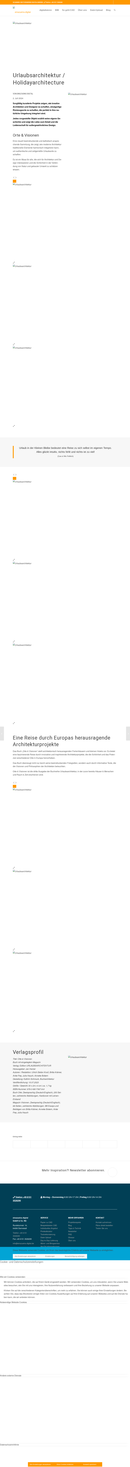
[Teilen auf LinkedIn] (91, 1144)
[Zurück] (14, 177)
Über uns (72, 1240)
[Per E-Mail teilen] (108, 1144)
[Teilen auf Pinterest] (73, 1144)
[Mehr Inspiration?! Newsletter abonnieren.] (112, 1172)
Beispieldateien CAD (48, 1225)
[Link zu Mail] (115, 2)
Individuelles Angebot (49, 1228)
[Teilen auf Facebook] (21, 1144)
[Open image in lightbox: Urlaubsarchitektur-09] (14, 868)
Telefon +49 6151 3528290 (54, 2)
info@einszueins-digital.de (23, 1243)
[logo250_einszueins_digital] (22, 10)
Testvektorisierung (47, 1234)
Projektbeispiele (74, 1222)
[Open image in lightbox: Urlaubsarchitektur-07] (14, 641)
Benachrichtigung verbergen (75, 1256)
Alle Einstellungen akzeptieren (25, 1256)
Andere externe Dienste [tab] (10, 1375)
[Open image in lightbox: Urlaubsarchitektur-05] (14, 426)
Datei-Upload (45, 1237)
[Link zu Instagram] (111, 2)
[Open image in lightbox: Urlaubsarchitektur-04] (14, 344)
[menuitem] (45, 10)
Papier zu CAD (46, 1222)
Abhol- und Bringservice (50, 1243)
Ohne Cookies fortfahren (65, 1464)
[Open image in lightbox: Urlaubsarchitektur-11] (14, 1031)
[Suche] (114, 10)
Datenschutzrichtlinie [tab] (9, 1444)
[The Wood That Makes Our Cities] (2, 734)
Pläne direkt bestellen (104, 1225)
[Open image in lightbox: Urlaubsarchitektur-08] (14, 723)
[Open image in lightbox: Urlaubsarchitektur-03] (14, 262)
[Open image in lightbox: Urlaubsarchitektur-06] (14, 560)
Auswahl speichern (89, 1464)
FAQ (70, 1234)
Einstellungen (50, 1256)
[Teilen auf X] (39, 1144)
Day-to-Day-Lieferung (49, 1240)
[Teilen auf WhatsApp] (56, 1144)
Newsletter (72, 1231)
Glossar (71, 1237)
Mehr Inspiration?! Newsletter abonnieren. (73, 1170)
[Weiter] (16, 177)
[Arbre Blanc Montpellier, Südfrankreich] (128, 734)
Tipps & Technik (74, 1228)
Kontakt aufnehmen (103, 1222)
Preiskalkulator (46, 1231)
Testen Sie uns (102, 1228)
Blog (70, 1225)
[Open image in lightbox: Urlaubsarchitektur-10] (14, 949)
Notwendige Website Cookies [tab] (13, 1302)
